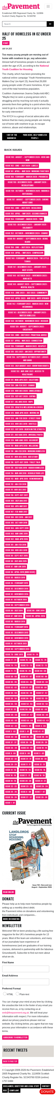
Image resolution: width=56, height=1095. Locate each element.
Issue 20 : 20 (25, 780)
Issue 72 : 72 (41, 665)
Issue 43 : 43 (43, 720)
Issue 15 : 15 (40, 769)
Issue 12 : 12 (39, 764)
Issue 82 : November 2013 (16, 638)
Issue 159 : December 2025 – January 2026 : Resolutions (27, 184)
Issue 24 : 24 (42, 786)
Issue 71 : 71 (10, 670)
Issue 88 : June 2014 (36, 610)
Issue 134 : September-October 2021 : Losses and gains (27, 359)
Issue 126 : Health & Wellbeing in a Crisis (24, 407)
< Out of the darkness (11, 136)
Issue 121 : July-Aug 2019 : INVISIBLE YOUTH (24, 434)
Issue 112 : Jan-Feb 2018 (15, 484)
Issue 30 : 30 (41, 758)
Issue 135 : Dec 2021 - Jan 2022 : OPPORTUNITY (25, 351)
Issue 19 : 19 (10, 780)
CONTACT (46, 1086)
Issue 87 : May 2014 (13, 615)
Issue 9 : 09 (10, 753)
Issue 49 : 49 (41, 709)
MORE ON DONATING (11, 918)
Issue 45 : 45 (11, 720)
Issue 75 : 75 (40, 659)
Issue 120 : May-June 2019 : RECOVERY (21, 440)
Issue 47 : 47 (26, 714)
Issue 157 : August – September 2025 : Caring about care (27, 201)
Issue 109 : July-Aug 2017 (16, 500)
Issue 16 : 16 (10, 775)
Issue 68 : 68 (11, 676)
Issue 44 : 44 (27, 720)
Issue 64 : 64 (26, 681)
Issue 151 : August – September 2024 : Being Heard (27, 240)
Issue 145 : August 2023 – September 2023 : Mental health (27, 286)
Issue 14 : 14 (25, 769)
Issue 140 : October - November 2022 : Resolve (26, 320)
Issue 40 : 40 (11, 736)
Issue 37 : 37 (11, 742)
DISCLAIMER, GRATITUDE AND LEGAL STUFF (21, 1086)
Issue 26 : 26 (11, 797)
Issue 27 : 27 (26, 797)
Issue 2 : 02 (10, 731)
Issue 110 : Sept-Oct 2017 (16, 495)
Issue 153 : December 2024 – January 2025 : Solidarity (27, 226)
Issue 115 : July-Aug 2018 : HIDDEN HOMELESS (24, 467)
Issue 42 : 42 (11, 725)
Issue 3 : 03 (39, 753)
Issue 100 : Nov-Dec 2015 (16, 550)
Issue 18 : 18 (39, 775)
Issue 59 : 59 (11, 692)
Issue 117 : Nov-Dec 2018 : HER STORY (21, 456)
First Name (8, 962)
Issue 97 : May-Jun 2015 (15, 566)
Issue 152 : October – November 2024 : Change (26, 233)
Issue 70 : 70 (25, 670)
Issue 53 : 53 (26, 703)
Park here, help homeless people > (35, 136)
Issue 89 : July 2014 (14, 610)
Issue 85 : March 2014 (15, 621)
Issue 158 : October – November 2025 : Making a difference (27, 192)
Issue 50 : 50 (25, 709)
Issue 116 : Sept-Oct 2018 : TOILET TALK (22, 462)
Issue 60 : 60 (41, 687)
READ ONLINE (8, 892)
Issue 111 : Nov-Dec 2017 (15, 489)
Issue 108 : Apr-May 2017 (16, 506)
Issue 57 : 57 (41, 692)
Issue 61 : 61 (26, 687)
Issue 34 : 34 (11, 747)
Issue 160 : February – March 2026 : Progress (26, 176)
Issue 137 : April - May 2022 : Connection (23, 340)
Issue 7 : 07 (40, 791)
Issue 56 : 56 (11, 698)
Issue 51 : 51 (10, 709)
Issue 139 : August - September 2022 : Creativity (27, 328)
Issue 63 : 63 (42, 681)
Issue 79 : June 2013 (14, 654)
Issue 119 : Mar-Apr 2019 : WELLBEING (21, 445)
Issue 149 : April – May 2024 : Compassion (24, 252)
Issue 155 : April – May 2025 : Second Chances (26, 213)
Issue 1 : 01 (24, 731)
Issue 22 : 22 (11, 786)
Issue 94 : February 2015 (16, 583)
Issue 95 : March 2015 (15, 577)
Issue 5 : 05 (26, 725)
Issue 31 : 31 (26, 758)
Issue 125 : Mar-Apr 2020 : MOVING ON (22, 412)
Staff (5, 43)
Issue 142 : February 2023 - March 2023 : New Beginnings (27, 305)
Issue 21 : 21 (40, 780)
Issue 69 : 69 (40, 670)
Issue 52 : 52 (42, 703)
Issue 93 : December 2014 (16, 588)
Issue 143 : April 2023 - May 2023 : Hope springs (27, 298)
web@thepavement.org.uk (15, 1012)
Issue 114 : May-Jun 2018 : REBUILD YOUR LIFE (24, 473)
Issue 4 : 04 (40, 725)
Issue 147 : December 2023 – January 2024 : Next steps (27, 268)
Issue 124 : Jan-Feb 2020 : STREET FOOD (22, 418)
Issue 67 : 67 (26, 676)
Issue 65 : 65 (11, 681)
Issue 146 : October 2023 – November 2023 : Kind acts (27, 277)
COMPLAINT (14, 1090)
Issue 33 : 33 (26, 747)
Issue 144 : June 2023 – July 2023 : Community (26, 292)
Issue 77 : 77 (10, 659)
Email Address (10, 975)
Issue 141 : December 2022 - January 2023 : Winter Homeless (27, 314)
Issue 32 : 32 (11, 758)
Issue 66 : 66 (41, 676)
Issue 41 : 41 (38, 731)
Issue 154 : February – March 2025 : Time (24, 219)
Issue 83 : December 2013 (16, 632)
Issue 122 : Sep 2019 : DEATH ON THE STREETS (25, 429)
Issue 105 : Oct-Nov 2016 (16, 522)
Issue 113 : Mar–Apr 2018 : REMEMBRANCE (23, 478)
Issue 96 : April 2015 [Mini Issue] (20, 572)
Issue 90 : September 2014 (17, 605)
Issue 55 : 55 (42, 698)
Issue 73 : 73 (26, 665)
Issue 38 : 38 (42, 736)
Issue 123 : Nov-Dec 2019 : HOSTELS (20, 423)
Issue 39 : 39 (26, 736)
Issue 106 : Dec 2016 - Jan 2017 (18, 517)
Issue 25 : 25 (11, 791)
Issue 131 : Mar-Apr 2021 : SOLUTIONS (21, 379)
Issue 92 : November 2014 (16, 594)
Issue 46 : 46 (42, 714)
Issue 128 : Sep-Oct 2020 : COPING (20, 396)
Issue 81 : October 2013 (16, 643)
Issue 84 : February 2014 (16, 626)
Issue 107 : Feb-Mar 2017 (16, 511)
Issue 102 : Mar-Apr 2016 (16, 539)
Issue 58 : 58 (26, 692)
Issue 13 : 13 (10, 769)
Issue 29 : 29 (11, 764)
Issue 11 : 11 (25, 764)
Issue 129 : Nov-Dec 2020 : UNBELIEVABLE (23, 390)
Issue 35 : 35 (41, 742)
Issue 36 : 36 (26, 742)
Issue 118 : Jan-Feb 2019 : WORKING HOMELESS (25, 451)
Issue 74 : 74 (11, 665)
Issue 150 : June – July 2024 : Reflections (24, 247)
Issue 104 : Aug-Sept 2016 (17, 528)
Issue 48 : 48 (11, 714)
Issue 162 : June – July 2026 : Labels (21, 165)
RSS (5, 1090)
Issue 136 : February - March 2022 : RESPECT (25, 346)
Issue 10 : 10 (41, 747)
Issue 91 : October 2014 (16, 599)
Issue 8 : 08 (26, 791)
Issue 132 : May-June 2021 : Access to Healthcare (27, 373)
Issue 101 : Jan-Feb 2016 (15, 544)
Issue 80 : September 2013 (17, 648)
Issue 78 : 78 (32, 654)
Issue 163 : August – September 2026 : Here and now (27, 159)
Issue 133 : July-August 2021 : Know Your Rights (27, 365)
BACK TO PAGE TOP (10, 1061)
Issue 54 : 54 (11, 703)
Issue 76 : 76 (25, 659)
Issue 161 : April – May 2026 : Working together (27, 171)
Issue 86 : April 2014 (35, 615)
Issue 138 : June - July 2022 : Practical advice (26, 335)
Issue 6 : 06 (25, 753)
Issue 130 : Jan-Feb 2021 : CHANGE (20, 385)
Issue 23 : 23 (26, 786)
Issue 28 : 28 (41, 797)
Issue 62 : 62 (11, 687)
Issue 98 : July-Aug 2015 (16, 561)
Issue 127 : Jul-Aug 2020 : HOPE (19, 401)
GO (50, 23)
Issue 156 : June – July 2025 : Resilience (23, 207)
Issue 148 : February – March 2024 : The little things (27, 260)
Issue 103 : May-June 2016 (16, 533)
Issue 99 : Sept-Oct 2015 (16, 555)
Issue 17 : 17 (25, 775)
